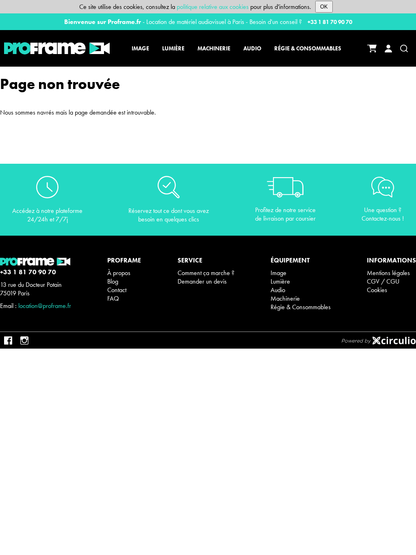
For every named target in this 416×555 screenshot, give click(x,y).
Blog (112, 281)
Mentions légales (388, 273)
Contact (116, 290)
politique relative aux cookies (213, 6)
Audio (278, 290)
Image (278, 273)
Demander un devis (202, 281)
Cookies (377, 290)
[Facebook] (8, 340)
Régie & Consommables (301, 307)
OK (324, 7)
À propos (118, 273)
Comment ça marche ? (206, 273)
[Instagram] (24, 340)
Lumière (280, 281)
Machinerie (285, 298)
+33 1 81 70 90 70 (330, 22)
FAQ (113, 298)
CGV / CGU (383, 281)
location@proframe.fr (44, 305)
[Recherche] (404, 48)
